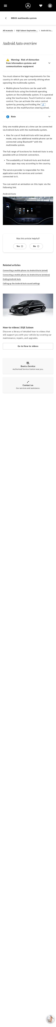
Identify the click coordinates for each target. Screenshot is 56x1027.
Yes (18, 246)
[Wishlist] (41, 6)
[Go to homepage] (28, 6)
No (34, 246)
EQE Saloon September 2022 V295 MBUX (27, 30)
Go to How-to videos (28, 346)
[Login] (50, 5)
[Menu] (5, 5)
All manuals (8, 30)
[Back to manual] (7, 18)
